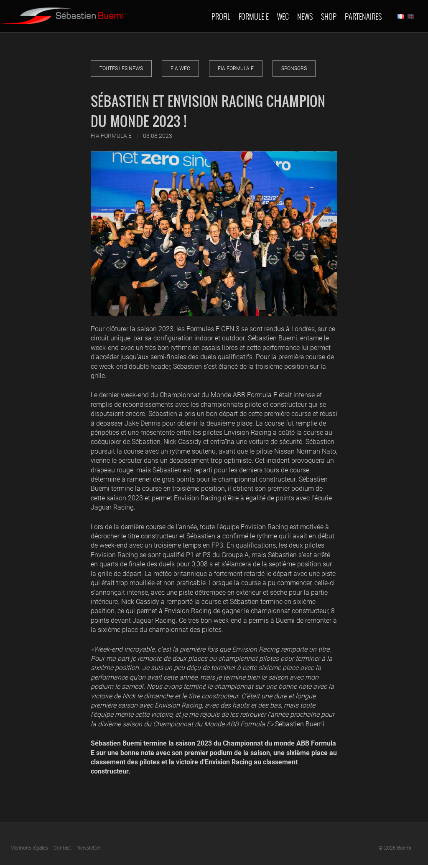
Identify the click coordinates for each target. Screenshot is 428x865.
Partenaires (363, 16)
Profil (220, 16)
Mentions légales (29, 848)
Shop (328, 16)
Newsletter (88, 848)
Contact (62, 848)
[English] (411, 16)
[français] (400, 16)
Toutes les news (121, 68)
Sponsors (294, 68)
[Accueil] (61, 12)
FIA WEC (180, 68)
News (305, 16)
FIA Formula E (236, 68)
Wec (283, 16)
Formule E (254, 16)
